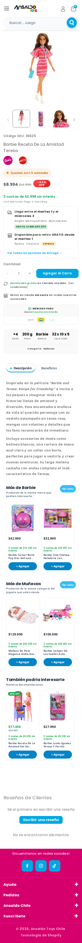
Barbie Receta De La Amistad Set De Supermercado (21, 745)
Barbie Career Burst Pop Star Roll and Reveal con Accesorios (21, 556)
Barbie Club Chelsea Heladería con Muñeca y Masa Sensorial (57, 556)
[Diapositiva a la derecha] (74, 119)
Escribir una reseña (41, 819)
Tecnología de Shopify (41, 935)
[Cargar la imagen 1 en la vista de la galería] (21, 118)
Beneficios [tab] (49, 368)
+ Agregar (22, 566)
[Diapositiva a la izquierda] (8, 119)
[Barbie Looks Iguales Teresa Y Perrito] (57, 706)
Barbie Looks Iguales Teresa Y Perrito (57, 745)
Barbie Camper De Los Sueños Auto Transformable (56, 652)
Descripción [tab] (22, 368)
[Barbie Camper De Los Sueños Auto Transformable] (57, 614)
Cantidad (11, 264)
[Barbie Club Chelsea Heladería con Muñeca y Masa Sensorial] (57, 518)
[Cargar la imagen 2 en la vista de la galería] (41, 118)
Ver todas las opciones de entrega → (34, 253)
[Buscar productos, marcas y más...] (72, 22)
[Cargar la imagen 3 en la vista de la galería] (60, 118)
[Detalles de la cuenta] (63, 9)
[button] (7, 8)
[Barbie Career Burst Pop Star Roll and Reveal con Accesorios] (22, 518)
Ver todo (68, 488)
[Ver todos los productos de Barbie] (8, 160)
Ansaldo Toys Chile (48, 929)
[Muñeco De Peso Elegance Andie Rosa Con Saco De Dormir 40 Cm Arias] (22, 614)
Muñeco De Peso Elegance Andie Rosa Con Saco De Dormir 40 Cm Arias (22, 652)
